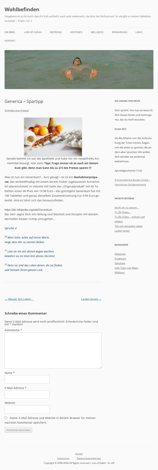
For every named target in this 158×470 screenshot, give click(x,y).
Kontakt (10, 40)
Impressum (63, 458)
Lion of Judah (33, 32)
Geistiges (76, 32)
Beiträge (56, 32)
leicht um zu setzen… (127, 207)
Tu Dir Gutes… (123, 212)
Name (10, 373)
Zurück (79, 453)
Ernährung (119, 32)
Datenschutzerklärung (89, 458)
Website (10, 403)
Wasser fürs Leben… (19, 299)
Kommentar (13, 330)
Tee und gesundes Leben (129, 226)
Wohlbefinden (22, 9)
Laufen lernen (91, 299)
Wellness (97, 32)
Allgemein (120, 254)
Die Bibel (10, 32)
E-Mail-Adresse (15, 388)
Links (139, 32)
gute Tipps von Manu (126, 268)
